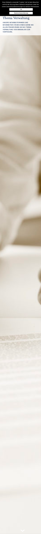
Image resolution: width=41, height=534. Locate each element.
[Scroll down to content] (23, 531)
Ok (21, 9)
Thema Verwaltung (16, 18)
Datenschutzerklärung (21, 13)
